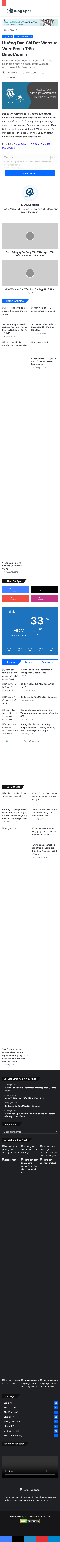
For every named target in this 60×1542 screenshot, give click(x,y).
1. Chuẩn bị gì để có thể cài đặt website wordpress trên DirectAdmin (27, 163)
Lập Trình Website (24, 36)
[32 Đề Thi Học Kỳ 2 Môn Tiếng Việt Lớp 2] (10, 688)
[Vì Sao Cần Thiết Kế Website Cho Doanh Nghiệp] (15, 450)
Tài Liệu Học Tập (12, 1421)
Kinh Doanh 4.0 (11, 1407)
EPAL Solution (11, 73)
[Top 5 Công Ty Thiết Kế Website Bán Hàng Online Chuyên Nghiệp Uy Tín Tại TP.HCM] (15, 313)
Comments (47, 662)
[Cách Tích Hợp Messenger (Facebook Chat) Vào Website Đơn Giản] (45, 799)
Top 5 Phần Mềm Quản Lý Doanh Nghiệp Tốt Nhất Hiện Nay (43, 327)
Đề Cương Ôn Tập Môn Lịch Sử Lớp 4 (38, 697)
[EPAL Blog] (19, 11)
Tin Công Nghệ (11, 1412)
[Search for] (56, 12)
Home (7, 30)
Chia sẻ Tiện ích (11, 1431)
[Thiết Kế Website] (30, 22)
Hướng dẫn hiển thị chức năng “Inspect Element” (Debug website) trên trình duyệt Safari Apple (37, 727)
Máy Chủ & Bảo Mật (13, 1435)
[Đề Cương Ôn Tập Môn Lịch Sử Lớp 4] (10, 701)
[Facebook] (30, 216)
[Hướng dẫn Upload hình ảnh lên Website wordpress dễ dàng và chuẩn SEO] (10, 715)
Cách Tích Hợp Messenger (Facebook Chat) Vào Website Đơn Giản (45, 812)
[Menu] (3, 12)
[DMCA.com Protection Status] (30, 1522)
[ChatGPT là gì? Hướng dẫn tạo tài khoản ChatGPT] (49, 1163)
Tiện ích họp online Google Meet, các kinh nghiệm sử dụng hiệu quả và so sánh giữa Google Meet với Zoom (15, 1055)
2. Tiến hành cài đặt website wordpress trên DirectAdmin (24, 170)
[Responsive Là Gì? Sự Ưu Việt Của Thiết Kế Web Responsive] (44, 348)
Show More (29, 173)
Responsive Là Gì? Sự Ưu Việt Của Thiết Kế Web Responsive (43, 361)
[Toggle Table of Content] (51, 157)
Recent (28, 662)
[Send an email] (18, 73)
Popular (11, 662)
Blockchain (9, 1417)
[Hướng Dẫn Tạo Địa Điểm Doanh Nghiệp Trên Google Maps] (10, 674)
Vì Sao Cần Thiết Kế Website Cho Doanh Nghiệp (12, 566)
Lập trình (15, 30)
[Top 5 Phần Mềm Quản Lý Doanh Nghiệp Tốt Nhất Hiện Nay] (44, 313)
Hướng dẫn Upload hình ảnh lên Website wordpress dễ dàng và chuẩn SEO (39, 713)
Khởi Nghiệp (9, 1426)
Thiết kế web (36, 1517)
